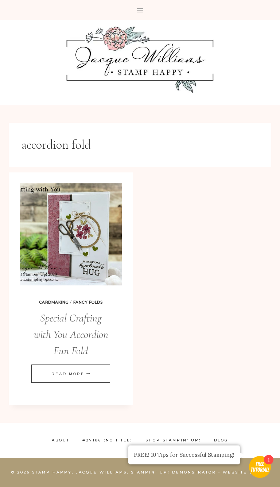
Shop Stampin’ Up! (173, 440)
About (61, 440)
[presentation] (71, 234)
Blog (221, 440)
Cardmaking (54, 302)
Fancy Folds (88, 302)
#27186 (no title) (107, 440)
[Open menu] (140, 10)
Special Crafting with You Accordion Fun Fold (71, 334)
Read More (70, 373)
